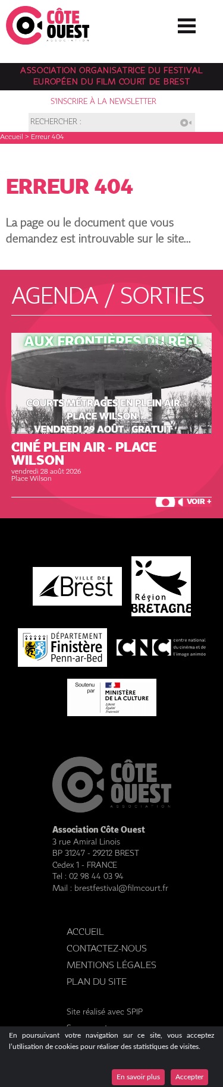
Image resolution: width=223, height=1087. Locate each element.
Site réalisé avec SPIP (105, 1012)
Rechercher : (55, 123)
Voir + (199, 502)
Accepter (189, 1076)
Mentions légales (111, 965)
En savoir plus (138, 1076)
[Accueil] (47, 41)
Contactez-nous (107, 949)
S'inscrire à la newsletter (103, 102)
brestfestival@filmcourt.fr (121, 888)
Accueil (11, 137)
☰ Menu (187, 23)
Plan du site (97, 982)
